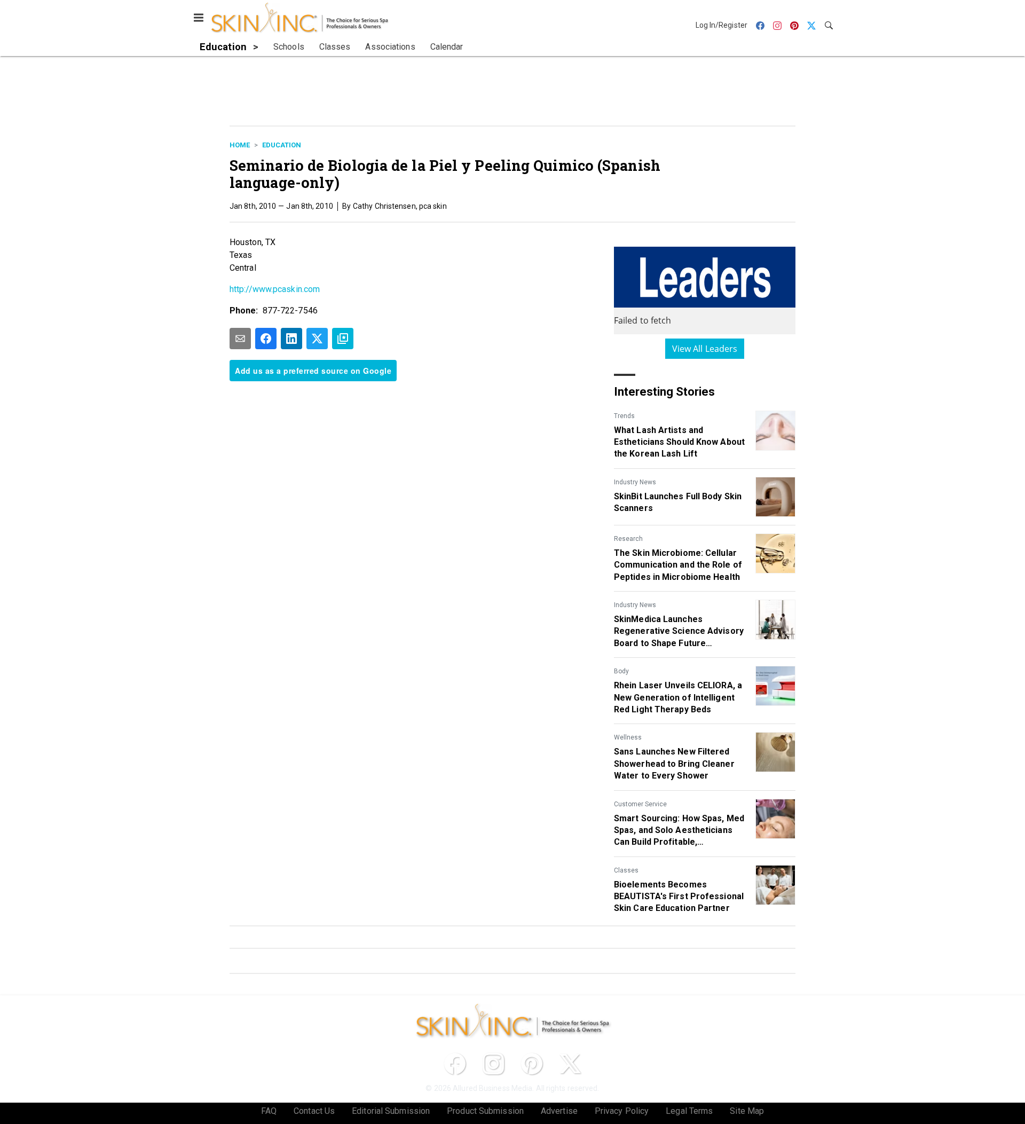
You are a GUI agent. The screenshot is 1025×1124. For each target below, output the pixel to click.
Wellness (628, 737)
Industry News (635, 482)
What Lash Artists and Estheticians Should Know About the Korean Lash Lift (679, 442)
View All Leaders (705, 349)
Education (281, 145)
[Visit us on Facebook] (455, 1063)
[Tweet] (317, 338)
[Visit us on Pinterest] (531, 1063)
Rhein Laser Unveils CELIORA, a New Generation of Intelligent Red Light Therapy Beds (678, 697)
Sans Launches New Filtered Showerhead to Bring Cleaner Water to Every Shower (674, 763)
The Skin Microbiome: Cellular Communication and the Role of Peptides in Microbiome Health (678, 565)
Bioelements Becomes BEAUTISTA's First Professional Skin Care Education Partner (679, 896)
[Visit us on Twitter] (570, 1063)
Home (240, 145)
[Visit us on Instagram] (493, 1063)
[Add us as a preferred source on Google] (342, 338)
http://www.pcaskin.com (275, 289)
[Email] (240, 338)
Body (621, 671)
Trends (624, 416)
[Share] (266, 338)
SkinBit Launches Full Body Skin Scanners (678, 502)
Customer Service (640, 804)
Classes (626, 870)
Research (628, 539)
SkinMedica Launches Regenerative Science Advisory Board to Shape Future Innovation (679, 631)
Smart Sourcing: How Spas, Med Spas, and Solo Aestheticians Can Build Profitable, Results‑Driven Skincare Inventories (679, 830)
